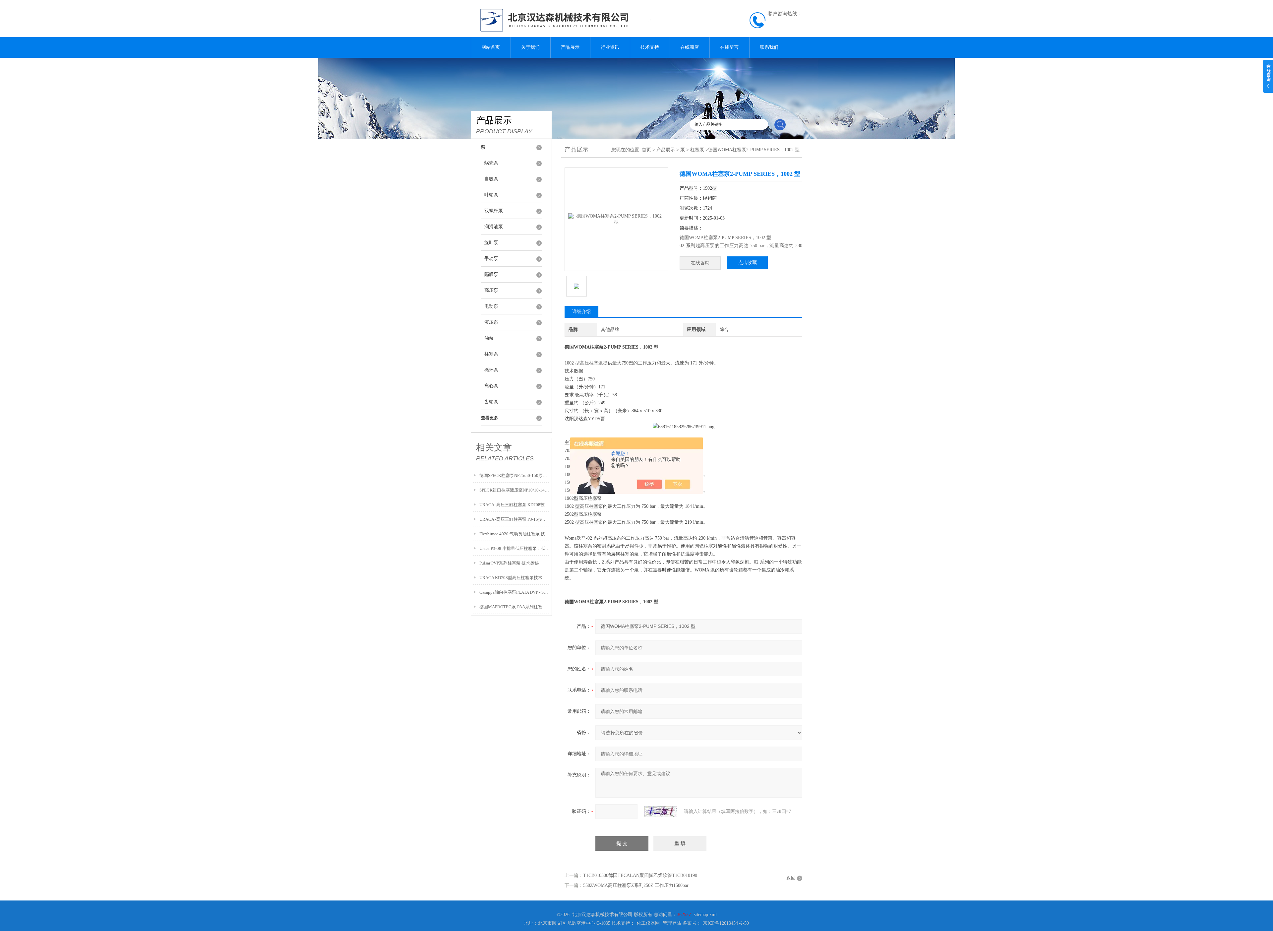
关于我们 (530, 47)
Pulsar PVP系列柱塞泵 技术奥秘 (509, 563)
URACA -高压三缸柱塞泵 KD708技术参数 (514, 504)
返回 (791, 878)
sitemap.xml (705, 914)
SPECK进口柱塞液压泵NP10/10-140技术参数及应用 (514, 490)
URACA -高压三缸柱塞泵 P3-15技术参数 (514, 519)
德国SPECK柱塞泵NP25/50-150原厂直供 (514, 475)
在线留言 (729, 47)
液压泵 (491, 322)
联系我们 (769, 47)
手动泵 (491, 258)
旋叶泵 (491, 242)
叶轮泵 (491, 194)
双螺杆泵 (493, 210)
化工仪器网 (648, 923)
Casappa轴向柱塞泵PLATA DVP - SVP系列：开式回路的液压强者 (514, 592)
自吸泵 (491, 178)
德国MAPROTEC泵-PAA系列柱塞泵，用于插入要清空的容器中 (514, 606)
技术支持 (649, 47)
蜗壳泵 (491, 163)
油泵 (489, 338)
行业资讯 (610, 47)
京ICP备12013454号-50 (726, 923)
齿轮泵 (491, 401)
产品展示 (570, 47)
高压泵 (491, 290)
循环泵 (491, 369)
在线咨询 (700, 262)
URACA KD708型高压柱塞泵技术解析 (514, 577)
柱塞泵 (491, 354)
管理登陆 (672, 923)
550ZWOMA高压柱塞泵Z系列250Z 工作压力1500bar (636, 885)
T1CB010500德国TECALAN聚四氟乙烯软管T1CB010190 (640, 875)
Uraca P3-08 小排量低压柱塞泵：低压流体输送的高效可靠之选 (514, 548)
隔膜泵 (491, 274)
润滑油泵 (493, 226)
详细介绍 (581, 311)
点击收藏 (747, 262)
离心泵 (491, 385)
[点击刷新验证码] (660, 811)
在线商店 (689, 47)
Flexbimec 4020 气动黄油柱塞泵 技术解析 (514, 533)
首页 (646, 149)
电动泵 (491, 306)
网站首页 (490, 47)
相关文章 (494, 447)
